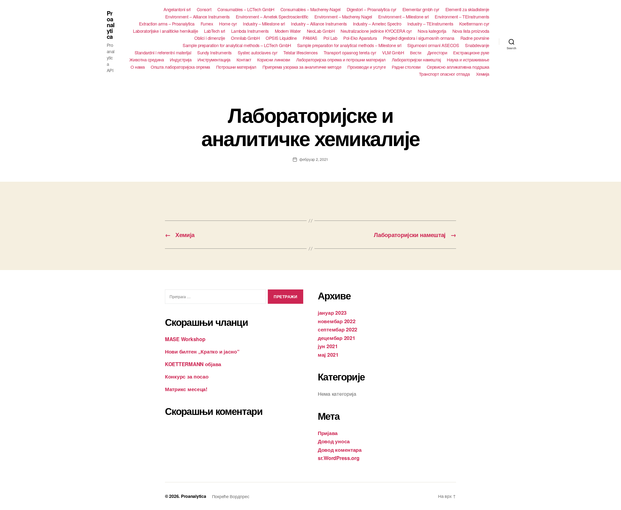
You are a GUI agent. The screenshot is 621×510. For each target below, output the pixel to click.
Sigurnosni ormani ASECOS (433, 45)
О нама (138, 67)
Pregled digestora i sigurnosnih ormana (418, 38)
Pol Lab (330, 38)
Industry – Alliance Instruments (319, 23)
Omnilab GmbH (245, 38)
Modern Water (288, 31)
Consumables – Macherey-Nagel (310, 9)
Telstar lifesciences (300, 52)
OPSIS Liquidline (281, 38)
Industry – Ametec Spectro (377, 23)
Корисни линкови (273, 59)
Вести (415, 52)
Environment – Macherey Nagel (343, 16)
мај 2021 (328, 354)
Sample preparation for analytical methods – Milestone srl (349, 45)
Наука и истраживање (468, 59)
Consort (204, 9)
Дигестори (437, 52)
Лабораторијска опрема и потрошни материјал (341, 59)
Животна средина (146, 59)
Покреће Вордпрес (230, 496)
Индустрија (180, 59)
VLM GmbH (393, 52)
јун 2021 (328, 346)
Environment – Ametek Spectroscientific (272, 16)
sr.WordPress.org (339, 457)
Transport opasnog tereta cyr (350, 52)
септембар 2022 (337, 329)
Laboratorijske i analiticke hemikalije (165, 31)
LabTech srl (214, 31)
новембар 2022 (337, 321)
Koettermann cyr (474, 23)
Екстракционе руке (471, 52)
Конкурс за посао (187, 376)
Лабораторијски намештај (416, 59)
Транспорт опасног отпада (444, 74)
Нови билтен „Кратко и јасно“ (202, 351)
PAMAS (310, 38)
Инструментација (213, 59)
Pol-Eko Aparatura (360, 38)
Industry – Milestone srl (264, 23)
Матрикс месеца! (186, 389)
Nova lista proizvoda (470, 31)
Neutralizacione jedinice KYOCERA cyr (376, 31)
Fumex (207, 23)
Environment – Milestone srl (403, 16)
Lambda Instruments (250, 31)
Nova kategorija (432, 31)
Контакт (244, 59)
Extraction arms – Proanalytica (167, 23)
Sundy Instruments (214, 52)
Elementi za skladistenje (467, 9)
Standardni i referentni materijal (163, 52)
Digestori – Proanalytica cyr (371, 9)
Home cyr (228, 23)
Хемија (482, 74)
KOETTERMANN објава (193, 364)
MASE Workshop (185, 339)
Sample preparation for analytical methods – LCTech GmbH (237, 45)
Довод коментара (340, 449)
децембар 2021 (336, 337)
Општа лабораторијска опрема (180, 67)
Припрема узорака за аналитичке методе (302, 67)
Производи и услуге (366, 67)
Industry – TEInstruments (430, 23)
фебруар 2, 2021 (313, 159)
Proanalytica (110, 24)
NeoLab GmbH (321, 31)
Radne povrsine (474, 38)
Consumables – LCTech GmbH (245, 9)
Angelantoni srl (177, 9)
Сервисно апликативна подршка (458, 67)
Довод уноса (334, 441)
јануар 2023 (332, 312)
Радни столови (406, 67)
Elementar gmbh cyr (420, 9)
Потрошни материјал (236, 67)
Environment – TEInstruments (462, 16)
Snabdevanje (477, 45)
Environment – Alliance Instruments (197, 16)
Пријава (328, 432)
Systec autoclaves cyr (258, 52)
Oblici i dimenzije (209, 38)
